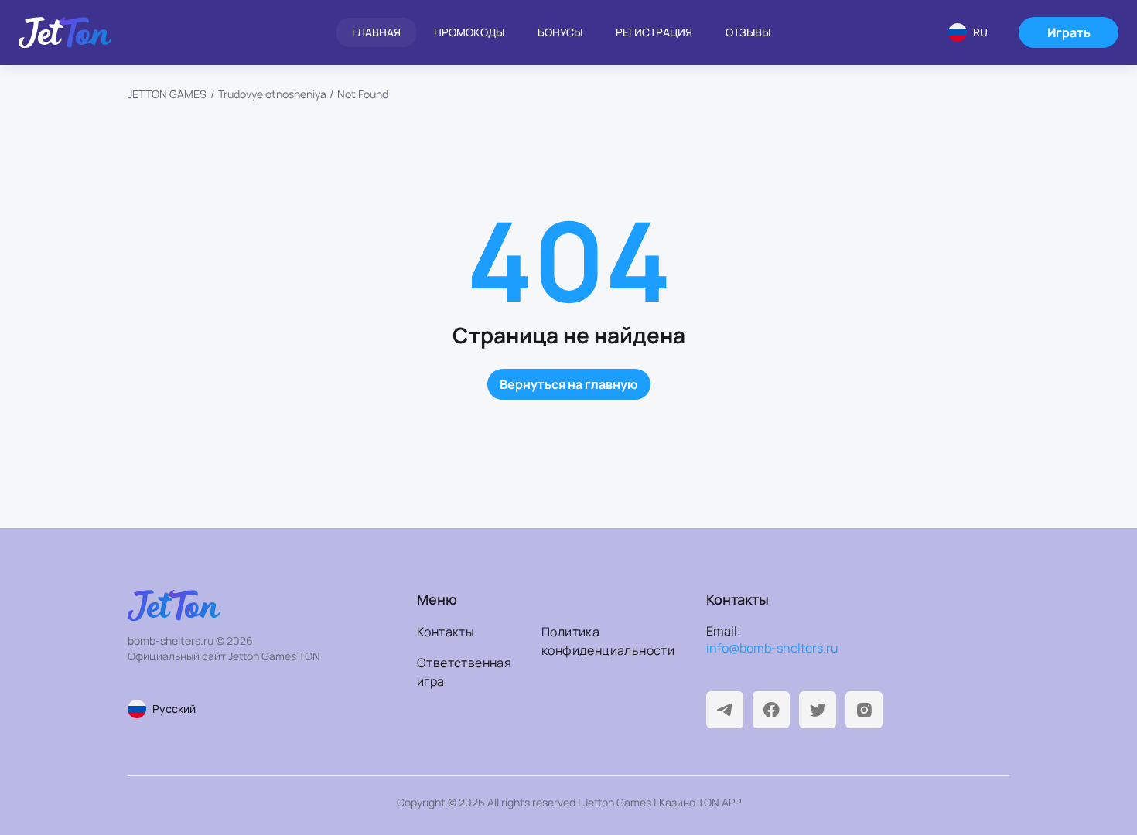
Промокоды (469, 32)
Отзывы (748, 32)
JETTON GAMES (167, 94)
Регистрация (654, 32)
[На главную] (65, 32)
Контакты (445, 631)
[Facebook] (771, 709)
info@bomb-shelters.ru (772, 647)
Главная (376, 32)
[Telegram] (724, 709)
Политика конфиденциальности (599, 641)
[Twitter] (817, 709)
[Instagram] (864, 709)
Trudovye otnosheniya (272, 94)
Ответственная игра (464, 672)
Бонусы (560, 32)
